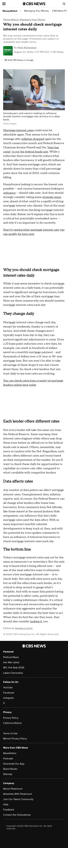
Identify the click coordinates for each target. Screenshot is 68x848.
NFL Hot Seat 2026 (13, 667)
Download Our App (13, 764)
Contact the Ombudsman (17, 815)
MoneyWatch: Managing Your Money (24, 19)
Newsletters (9, 753)
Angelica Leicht (24, 628)
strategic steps (51, 197)
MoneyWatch (10, 11)
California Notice (12, 723)
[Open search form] (64, 3)
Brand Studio (10, 769)
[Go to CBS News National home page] (34, 3)
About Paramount (12, 788)
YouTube (8, 687)
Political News (11, 657)
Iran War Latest (11, 662)
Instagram (8, 698)
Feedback (8, 809)
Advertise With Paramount (17, 794)
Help (5, 804)
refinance (9, 193)
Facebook (8, 692)
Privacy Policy (10, 718)
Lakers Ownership (13, 673)
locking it (36, 621)
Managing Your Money (36, 10)
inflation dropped (33, 139)
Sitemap (7, 774)
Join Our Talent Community (18, 799)
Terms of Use (10, 733)
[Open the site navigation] (13, 3)
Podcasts (8, 758)
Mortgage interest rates (18, 130)
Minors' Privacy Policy (15, 738)
